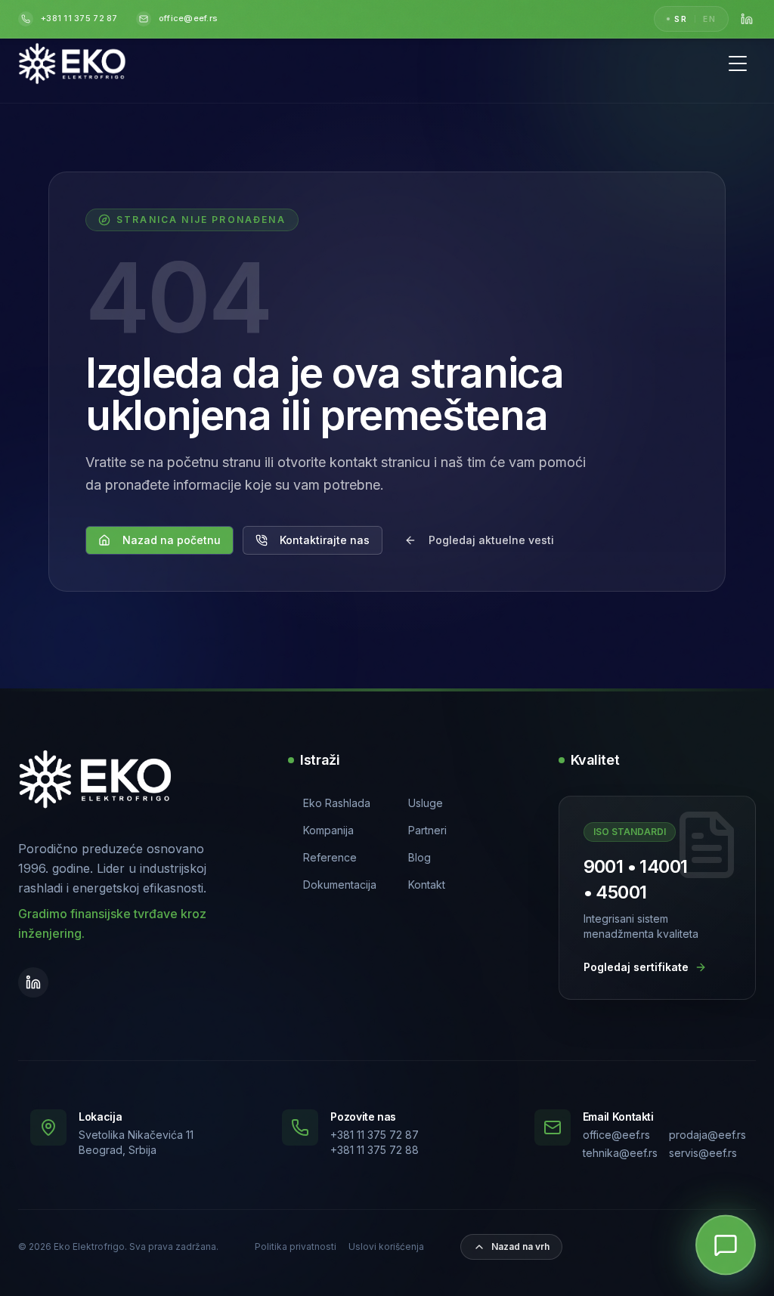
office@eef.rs (616, 1134)
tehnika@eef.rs (620, 1152)
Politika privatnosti (295, 1246)
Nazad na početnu (171, 540)
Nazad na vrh (520, 1246)
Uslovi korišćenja (386, 1246)
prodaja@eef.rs (706, 1134)
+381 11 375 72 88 (374, 1149)
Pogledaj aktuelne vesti (491, 540)
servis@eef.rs (703, 1152)
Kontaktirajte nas (325, 540)
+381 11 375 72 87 (374, 1134)
